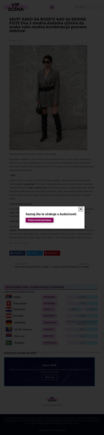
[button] (80, 209)
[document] (52, 217)
